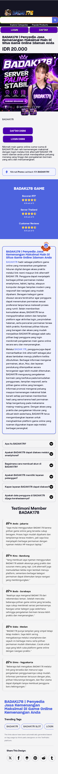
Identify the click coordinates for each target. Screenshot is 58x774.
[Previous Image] (2, 83)
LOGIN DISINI (18, 139)
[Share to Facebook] (18, 758)
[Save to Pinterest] (35, 758)
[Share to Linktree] (26, 758)
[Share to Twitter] (10, 758)
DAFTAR (43, 30)
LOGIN (14, 30)
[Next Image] (55, 83)
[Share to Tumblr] (51, 758)
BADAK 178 (20, 349)
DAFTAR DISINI (18, 131)
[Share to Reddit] (43, 758)
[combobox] (26, 20)
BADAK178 (12, 262)
